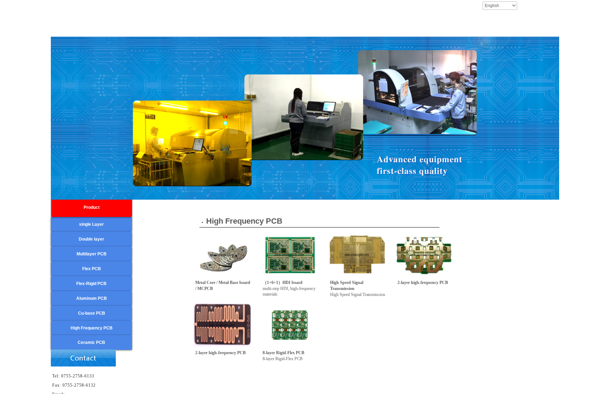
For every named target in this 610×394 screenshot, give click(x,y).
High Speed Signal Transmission (346, 285)
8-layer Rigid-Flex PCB (283, 352)
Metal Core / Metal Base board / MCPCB (222, 285)
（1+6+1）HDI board (283, 282)
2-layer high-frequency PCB (422, 282)
